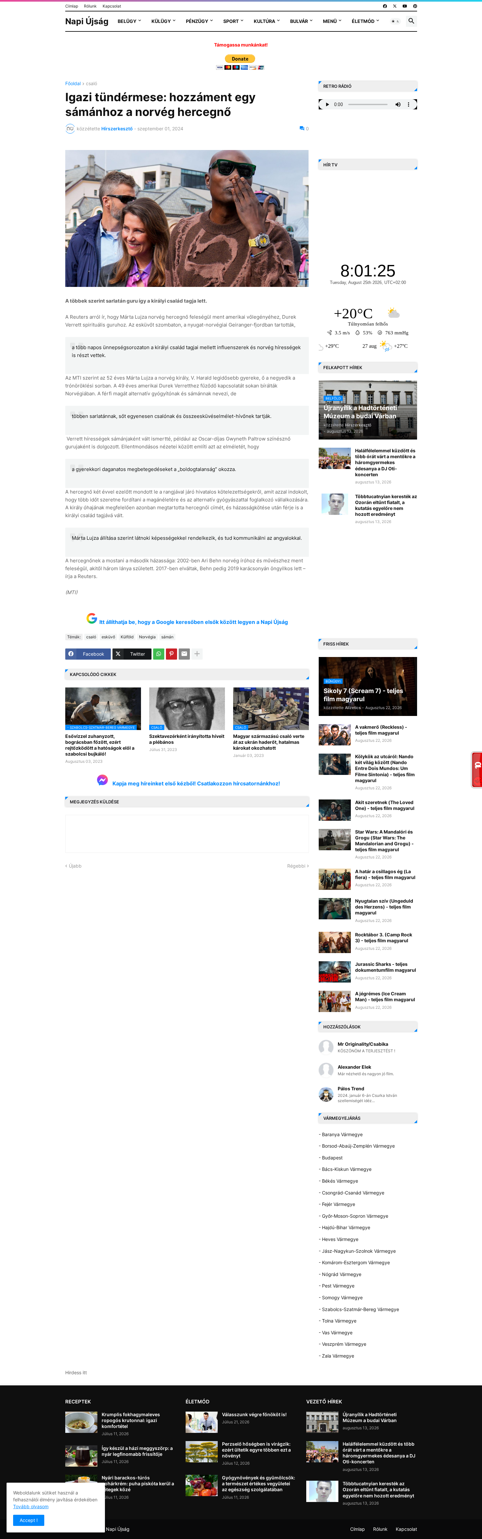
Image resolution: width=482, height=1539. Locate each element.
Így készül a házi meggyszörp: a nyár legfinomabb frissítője (137, 1451)
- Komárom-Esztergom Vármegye (354, 1262)
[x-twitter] (395, 6)
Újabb (75, 866)
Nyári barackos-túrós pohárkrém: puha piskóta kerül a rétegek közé (138, 1483)
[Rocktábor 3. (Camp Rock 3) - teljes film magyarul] (335, 942)
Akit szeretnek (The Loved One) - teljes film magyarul (384, 805)
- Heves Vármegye (338, 1239)
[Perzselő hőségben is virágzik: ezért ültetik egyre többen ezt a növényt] (202, 1451)
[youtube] (405, 6)
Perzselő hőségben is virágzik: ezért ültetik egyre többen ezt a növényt (256, 1449)
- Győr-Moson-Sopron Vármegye (353, 1216)
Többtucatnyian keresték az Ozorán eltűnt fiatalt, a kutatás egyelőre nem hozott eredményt (386, 505)
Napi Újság (87, 21)
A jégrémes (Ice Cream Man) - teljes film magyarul (385, 996)
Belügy (127, 21)
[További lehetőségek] (197, 654)
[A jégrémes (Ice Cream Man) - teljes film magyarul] (335, 1001)
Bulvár (299, 21)
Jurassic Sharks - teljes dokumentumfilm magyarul (385, 967)
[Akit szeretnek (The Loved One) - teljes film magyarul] (335, 810)
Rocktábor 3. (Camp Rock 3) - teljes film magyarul (383, 937)
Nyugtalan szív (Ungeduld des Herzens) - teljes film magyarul (384, 906)
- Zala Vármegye (336, 1356)
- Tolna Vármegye (337, 1320)
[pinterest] (415, 6)
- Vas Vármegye (335, 1332)
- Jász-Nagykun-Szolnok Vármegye (357, 1251)
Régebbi (296, 866)
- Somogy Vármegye (341, 1297)
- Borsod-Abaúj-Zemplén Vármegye (357, 1146)
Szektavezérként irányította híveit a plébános (186, 739)
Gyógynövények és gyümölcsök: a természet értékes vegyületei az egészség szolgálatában (258, 1483)
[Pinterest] (171, 654)
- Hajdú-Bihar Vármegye (344, 1227)
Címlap (71, 6)
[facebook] (385, 6)
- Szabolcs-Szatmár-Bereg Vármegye (359, 1309)
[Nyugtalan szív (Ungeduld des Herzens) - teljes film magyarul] (335, 908)
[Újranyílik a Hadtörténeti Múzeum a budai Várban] (322, 1422)
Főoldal (73, 83)
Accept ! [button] (29, 1520)
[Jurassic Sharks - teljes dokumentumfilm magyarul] (335, 972)
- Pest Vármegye (336, 1285)
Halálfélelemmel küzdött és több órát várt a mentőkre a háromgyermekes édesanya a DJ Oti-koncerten (385, 462)
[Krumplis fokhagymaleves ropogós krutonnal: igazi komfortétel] (81, 1422)
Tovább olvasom (31, 1506)
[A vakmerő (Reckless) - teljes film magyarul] (335, 734)
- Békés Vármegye (338, 1181)
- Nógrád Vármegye (340, 1274)
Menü (330, 21)
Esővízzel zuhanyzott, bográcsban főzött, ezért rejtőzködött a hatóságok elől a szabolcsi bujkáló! (99, 745)
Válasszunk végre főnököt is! (254, 1414)
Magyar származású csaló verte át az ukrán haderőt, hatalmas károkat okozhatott (268, 742)
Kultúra (264, 21)
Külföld (127, 636)
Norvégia (147, 636)
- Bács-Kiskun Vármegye (345, 1169)
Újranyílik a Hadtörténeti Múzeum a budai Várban (370, 1417)
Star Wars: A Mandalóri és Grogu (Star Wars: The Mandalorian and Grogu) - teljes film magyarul (384, 841)
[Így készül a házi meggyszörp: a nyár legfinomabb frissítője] (81, 1456)
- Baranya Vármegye (341, 1134)
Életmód (363, 21)
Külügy (161, 21)
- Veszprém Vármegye (342, 1344)
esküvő (108, 636)
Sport (231, 21)
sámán (167, 636)
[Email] (184, 654)
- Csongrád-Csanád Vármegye (351, 1192)
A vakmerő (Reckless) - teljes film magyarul (381, 730)
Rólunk (90, 6)
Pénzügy (197, 21)
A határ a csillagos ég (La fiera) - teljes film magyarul (385, 874)
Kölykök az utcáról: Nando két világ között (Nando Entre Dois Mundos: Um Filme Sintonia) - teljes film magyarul (385, 768)
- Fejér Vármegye (337, 1204)
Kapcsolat (112, 6)
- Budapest (331, 1157)
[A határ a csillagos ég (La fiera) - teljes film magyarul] (335, 879)
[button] (395, 21)
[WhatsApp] (158, 654)
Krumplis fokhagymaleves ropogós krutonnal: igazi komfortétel (131, 1420)
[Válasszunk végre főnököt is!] (202, 1422)
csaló (91, 83)
